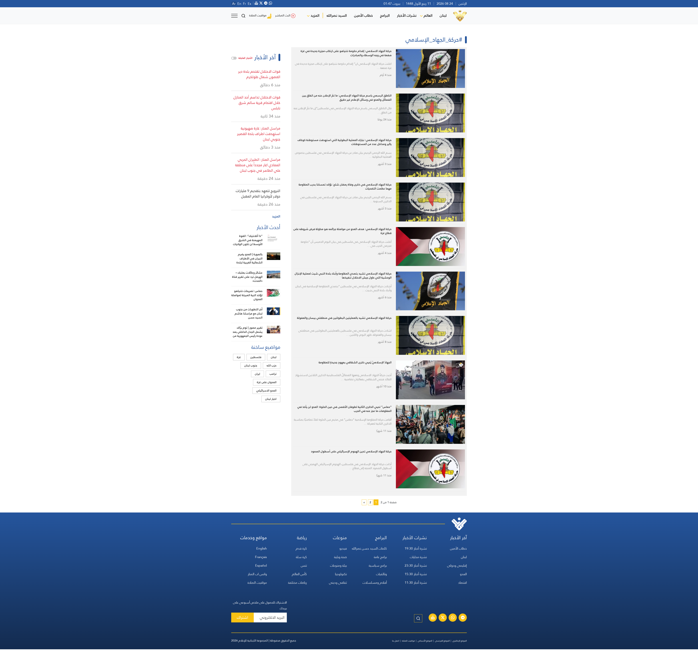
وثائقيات (381, 574)
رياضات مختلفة (297, 583)
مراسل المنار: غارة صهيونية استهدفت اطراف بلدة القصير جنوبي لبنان (258, 134)
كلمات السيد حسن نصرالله (369, 548)
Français (261, 557)
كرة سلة (301, 557)
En (239, 4)
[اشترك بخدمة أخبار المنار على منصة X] (443, 618)
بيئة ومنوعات (338, 565)
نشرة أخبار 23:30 (416, 565)
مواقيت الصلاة (257, 15)
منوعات (340, 537)
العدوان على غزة (266, 382)
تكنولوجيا (341, 574)
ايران (257, 373)
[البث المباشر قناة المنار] (433, 618)
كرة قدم (301, 548)
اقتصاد (462, 583)
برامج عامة (380, 557)
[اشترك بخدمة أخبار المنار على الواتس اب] (453, 618)
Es (249, 4)
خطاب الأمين (363, 15)
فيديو (343, 548)
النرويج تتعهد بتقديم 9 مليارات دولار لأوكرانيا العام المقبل (258, 193)
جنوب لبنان (250, 365)
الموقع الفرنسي (442, 641)
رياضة (302, 537)
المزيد (315, 15)
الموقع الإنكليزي (459, 641)
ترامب (273, 373)
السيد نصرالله (337, 15)
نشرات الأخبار (406, 15)
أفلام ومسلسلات (375, 583)
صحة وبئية (340, 557)
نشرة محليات (418, 557)
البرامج (385, 15)
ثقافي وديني (338, 583)
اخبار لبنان (270, 398)
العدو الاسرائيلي (266, 390)
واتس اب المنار (257, 574)
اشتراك (242, 617)
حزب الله (271, 365)
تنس (304, 565)
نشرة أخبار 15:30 (416, 574)
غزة (239, 357)
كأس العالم (299, 574)
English (261, 548)
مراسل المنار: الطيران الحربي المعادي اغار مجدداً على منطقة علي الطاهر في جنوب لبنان (257, 165)
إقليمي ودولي (457, 565)
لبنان (443, 15)
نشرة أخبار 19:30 (416, 548)
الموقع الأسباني (425, 641)
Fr (244, 4)
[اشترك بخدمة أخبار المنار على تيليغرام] (463, 618)
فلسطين (255, 357)
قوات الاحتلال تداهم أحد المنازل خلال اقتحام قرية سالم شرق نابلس (256, 103)
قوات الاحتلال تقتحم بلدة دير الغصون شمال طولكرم (259, 74)
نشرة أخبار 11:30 (416, 583)
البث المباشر (282, 15)
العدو (463, 574)
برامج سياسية (378, 565)
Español (261, 565)
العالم (428, 15)
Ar (234, 4)
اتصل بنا (395, 641)
